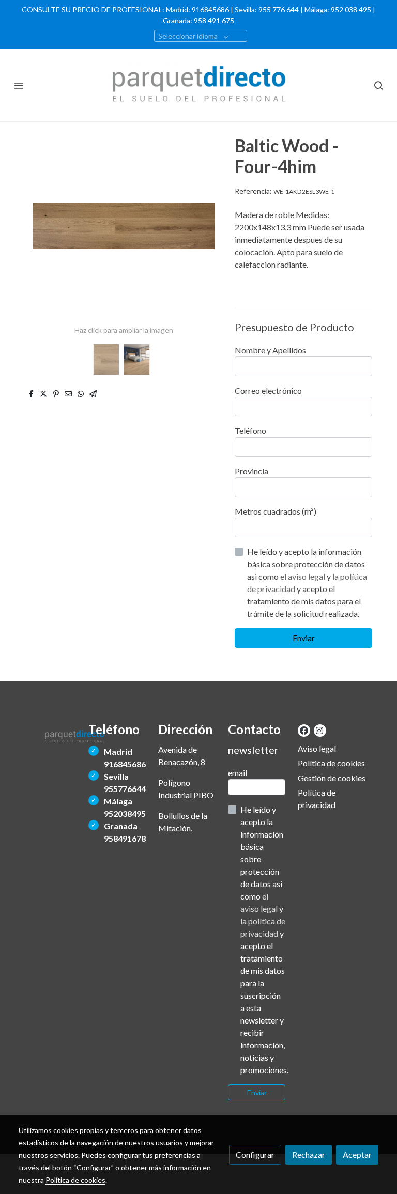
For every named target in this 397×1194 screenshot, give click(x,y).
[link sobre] (47, 734)
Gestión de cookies (331, 778)
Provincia (251, 471)
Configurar (255, 1154)
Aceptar (357, 1154)
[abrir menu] (18, 85)
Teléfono (250, 431)
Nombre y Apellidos (270, 350)
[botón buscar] (378, 85)
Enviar (304, 638)
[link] (198, 85)
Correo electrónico (268, 390)
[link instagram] (319, 730)
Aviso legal (317, 748)
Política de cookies (331, 763)
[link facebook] (304, 730)
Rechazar (308, 1154)
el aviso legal (303, 576)
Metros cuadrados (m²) (275, 511)
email (237, 773)
